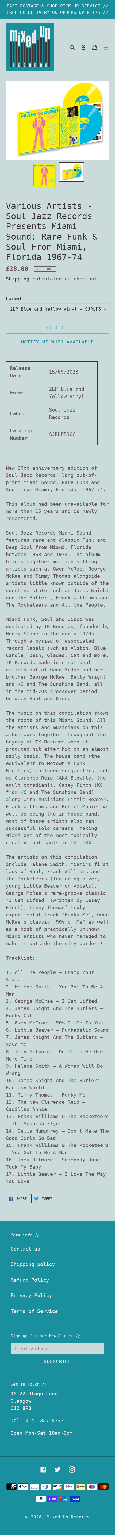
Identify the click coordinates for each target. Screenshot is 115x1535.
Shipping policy (33, 1264)
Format (14, 298)
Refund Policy (30, 1280)
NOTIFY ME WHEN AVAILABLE (57, 342)
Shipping (17, 279)
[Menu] (106, 46)
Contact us (25, 1249)
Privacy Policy (31, 1295)
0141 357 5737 (44, 1420)
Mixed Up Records (68, 1517)
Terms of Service (34, 1311)
